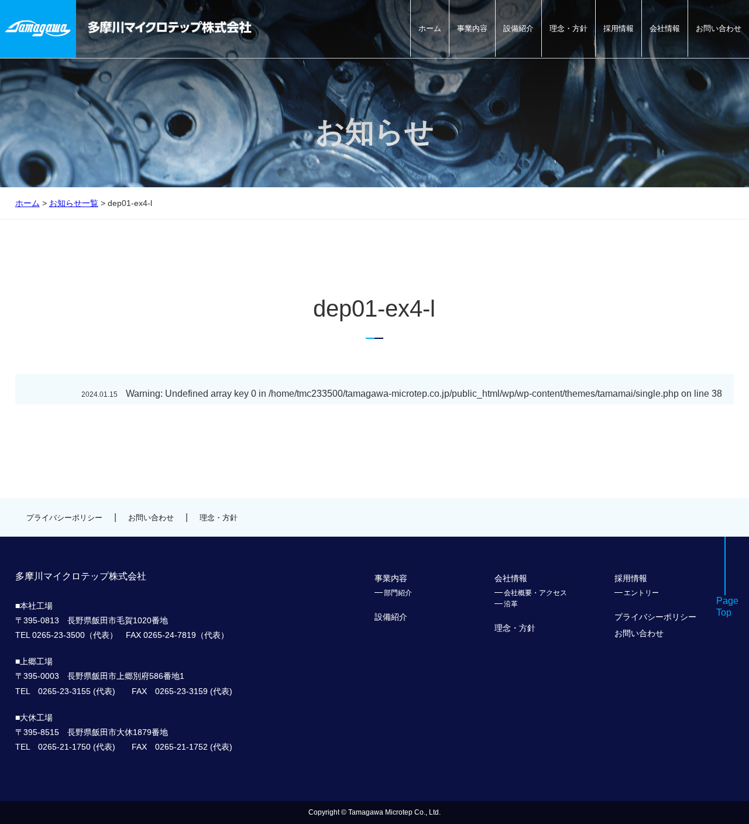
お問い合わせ (718, 28)
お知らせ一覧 (73, 203)
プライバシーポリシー (64, 517)
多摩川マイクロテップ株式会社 (170, 27)
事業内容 (472, 28)
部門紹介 (398, 593)
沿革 (511, 604)
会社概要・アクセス (535, 593)
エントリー (641, 593)
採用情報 (618, 28)
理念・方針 (568, 28)
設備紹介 (518, 28)
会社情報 (665, 28)
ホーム (429, 28)
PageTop (727, 607)
